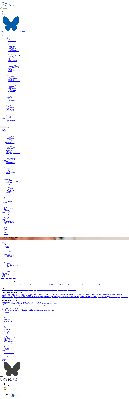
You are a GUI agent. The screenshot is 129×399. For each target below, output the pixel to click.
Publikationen (6, 194)
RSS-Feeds (4, 14)
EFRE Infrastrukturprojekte (10, 172)
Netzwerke (8, 75)
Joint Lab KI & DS (11, 77)
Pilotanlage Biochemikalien (12, 83)
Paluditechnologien (9, 104)
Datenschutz (6, 234)
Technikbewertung (11, 47)
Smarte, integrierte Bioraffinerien (11, 107)
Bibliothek (10, 92)
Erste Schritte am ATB (10, 123)
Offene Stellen (8, 119)
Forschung (4, 160)
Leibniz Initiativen (11, 76)
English (3, 129)
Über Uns (4, 35)
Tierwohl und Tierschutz (12, 57)
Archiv (9, 114)
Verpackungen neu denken (10, 110)
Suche (3, 13)
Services (3, 226)
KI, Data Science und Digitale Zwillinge (12, 103)
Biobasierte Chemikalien (10, 105)
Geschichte (8, 58)
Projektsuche (10, 69)
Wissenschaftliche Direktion (10, 137)
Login (5, 230)
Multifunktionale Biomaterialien (13, 66)
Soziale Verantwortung (8, 150)
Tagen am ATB (8, 116)
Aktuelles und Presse (5, 111)
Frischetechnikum (11, 89)
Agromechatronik (11, 49)
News (7, 112)
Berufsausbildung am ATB (10, 120)
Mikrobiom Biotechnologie (12, 46)
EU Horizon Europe (11, 70)
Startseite (1, 240)
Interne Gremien (11, 44)
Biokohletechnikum (11, 87)
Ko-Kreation (10, 99)
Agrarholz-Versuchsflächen (12, 85)
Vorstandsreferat (11, 40)
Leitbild (7, 36)
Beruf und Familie (11, 54)
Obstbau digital (8, 108)
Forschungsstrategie (9, 96)
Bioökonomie (8, 102)
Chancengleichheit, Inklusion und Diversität (15, 55)
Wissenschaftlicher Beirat (12, 43)
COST (9, 74)
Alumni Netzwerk (9, 124)
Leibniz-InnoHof (11, 80)
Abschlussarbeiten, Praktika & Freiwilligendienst (12, 224)
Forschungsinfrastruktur (10, 79)
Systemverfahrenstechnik (12, 48)
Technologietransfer (11, 100)
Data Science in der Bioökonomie (13, 51)
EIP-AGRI (8, 171)
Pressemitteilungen (9, 115)
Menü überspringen (3, 0)
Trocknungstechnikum (12, 90)
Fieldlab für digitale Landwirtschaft (14, 81)
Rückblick (10, 113)
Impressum (6, 233)
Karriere (3, 118)
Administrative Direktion (12, 41)
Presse (3, 11)
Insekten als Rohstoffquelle (10, 109)
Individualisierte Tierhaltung (12, 64)
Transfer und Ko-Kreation (10, 98)
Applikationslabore (11, 91)
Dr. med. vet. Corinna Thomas (8, 278)
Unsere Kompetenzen (9, 45)
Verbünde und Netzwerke (12, 78)
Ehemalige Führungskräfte (12, 60)
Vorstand (9, 39)
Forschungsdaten (9, 97)
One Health (6, 204)
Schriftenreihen (10, 94)
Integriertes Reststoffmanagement (13, 67)
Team (7, 37)
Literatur (9, 59)
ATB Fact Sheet (9, 117)
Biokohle (7, 106)
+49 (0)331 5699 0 (5, 380)
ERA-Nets (10, 71)
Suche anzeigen (3, 126)
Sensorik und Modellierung (12, 50)
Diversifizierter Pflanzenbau (12, 63)
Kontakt (3, 10)
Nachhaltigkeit (10, 56)
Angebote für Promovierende (11, 121)
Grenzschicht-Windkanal (12, 88)
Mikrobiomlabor (9, 183)
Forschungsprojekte (9, 68)
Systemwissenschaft (9, 148)
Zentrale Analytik (9, 182)
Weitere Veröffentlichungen (4, 312)
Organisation (8, 38)
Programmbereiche (7, 161)
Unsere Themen (5, 101)
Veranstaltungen (7, 214)
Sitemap (3, 360)
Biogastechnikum (11, 86)
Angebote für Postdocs (10, 122)
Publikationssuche (11, 93)
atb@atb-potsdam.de (14, 380)
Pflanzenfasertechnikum (12, 84)
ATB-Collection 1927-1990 (12, 61)
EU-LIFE (10, 73)
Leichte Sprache (23, 31)
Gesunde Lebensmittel (12, 65)
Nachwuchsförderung (11, 53)
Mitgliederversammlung (10, 138)
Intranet (5, 229)
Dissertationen (10, 95)
